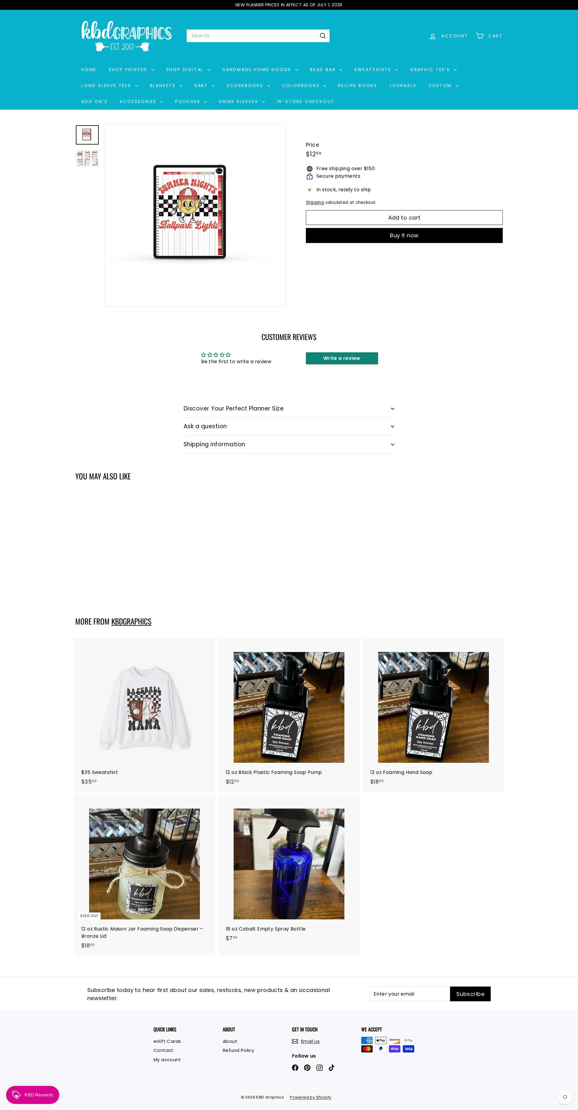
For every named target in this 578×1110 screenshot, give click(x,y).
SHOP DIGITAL (186, 70)
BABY (202, 86)
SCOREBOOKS (246, 86)
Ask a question (205, 426)
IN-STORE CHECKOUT (306, 101)
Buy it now (404, 235)
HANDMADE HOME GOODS (258, 70)
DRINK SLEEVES (239, 101)
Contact (164, 1050)
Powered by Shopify (310, 1097)
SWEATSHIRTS (373, 70)
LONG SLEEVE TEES (107, 86)
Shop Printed (129, 70)
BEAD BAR (324, 70)
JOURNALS (402, 86)
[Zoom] (194, 215)
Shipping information (214, 444)
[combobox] (258, 36)
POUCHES (188, 101)
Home (89, 70)
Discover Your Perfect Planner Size (234, 408)
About (230, 1041)
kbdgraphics (131, 621)
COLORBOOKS (302, 86)
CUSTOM (441, 86)
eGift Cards (167, 1041)
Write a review (342, 358)
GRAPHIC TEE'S (431, 70)
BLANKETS (164, 86)
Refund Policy (238, 1050)
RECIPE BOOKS (357, 86)
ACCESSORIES (139, 101)
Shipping (315, 202)
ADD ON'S (94, 101)
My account (167, 1059)
